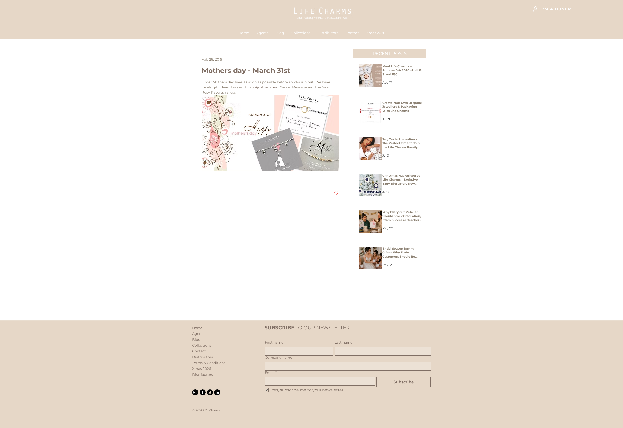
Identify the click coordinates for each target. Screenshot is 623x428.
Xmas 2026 (201, 369)
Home (197, 328)
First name (274, 343)
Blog (196, 339)
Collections (201, 345)
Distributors (202, 357)
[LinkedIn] (217, 392)
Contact (199, 351)
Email (271, 373)
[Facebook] (203, 392)
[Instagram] (195, 392)
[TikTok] (210, 392)
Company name (278, 358)
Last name (343, 343)
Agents (198, 334)
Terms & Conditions (208, 363)
